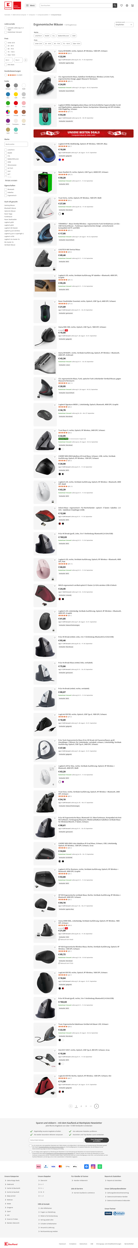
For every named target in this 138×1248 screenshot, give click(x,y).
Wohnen (10, 1200)
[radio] (15, 42)
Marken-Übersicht (13, 1223)
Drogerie (10, 1207)
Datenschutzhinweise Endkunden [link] (118, 1200)
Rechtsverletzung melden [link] (49, 1231)
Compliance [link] (72, 1244)
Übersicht (44, 1180)
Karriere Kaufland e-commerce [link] (84, 1193)
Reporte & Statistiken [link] (114, 1180)
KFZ (8, 1215)
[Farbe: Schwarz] (63, 213)
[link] (121, 5)
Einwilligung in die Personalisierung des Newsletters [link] (59, 1153)
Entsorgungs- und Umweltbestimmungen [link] (108, 1244)
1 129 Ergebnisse (70, 25)
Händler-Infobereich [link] (81, 1180)
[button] (38, 36)
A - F (42, 1184)
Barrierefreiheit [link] (129, 1244)
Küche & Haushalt (13, 1192)
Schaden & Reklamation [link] (49, 1224)
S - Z (42, 1196)
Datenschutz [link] (83, 1244)
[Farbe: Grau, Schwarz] (63, 474)
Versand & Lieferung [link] (47, 1227)
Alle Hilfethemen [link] (46, 1208)
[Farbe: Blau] (59, 159)
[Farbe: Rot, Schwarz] (59, 523)
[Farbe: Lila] (63, 781)
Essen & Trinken (12, 1219)
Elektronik (10, 1184)
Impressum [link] (62, 1244)
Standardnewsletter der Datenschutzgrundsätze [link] (51, 1147)
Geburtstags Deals (13, 1180)
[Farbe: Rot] (63, 159)
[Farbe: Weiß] (59, 213)
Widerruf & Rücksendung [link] (49, 1216)
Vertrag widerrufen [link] (47, 1220)
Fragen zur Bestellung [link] (48, 1212)
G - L (42, 1188)
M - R (42, 1192)
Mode (9, 1204)
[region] (17, 110)
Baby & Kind (11, 1196)
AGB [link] (92, 1244)
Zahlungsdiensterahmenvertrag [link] (118, 1193)
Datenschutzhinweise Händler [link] (117, 1197)
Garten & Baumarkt (13, 1188)
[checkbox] (15, 29)
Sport (9, 1211)
